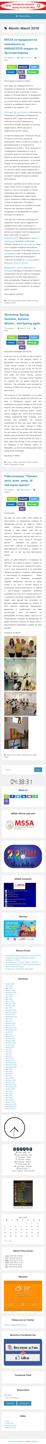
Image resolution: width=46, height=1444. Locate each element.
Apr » (10, 1241)
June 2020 (9, 1071)
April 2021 (8, 1056)
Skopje (21, 464)
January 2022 (10, 1041)
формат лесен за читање (17, 263)
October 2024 (10, 1006)
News (6, 60)
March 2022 (9, 1036)
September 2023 (11, 1017)
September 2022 (11, 1030)
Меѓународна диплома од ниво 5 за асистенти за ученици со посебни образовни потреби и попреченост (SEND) (23, 958)
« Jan (5, 1241)
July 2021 (8, 1049)
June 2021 (8, 1052)
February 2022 (10, 1038)
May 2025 (8, 997)
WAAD (29, 301)
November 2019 (10, 1087)
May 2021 (8, 1054)
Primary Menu (24, 16)
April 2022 (8, 1034)
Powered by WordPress (16, 1441)
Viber (22, 77)
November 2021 (10, 1043)
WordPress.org (10, 1427)
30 (32, 1236)
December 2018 (10, 1104)
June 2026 (9, 986)
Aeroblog (34, 1441)
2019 (8, 301)
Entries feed (9, 1423)
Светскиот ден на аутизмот (16, 112)
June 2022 (9, 1032)
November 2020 (11, 1065)
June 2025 (9, 995)
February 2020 (10, 1080)
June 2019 (8, 1093)
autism (9, 462)
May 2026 (8, 988)
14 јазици (29, 260)
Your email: (7, 1395)
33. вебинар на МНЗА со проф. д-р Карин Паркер (23, 964)
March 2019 (9, 1100)
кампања (7, 303)
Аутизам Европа (28, 244)
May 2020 (8, 1073)
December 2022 (10, 1027)
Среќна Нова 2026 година (14, 966)
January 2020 (10, 1082)
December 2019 (10, 1084)
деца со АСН (11, 755)
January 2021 (10, 1060)
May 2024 (8, 1008)
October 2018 (10, 1108)
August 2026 (9, 984)
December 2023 (11, 1010)
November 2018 (10, 1106)
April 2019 (8, 1098)
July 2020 (8, 1069)
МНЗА (14, 303)
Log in (7, 1421)
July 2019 (8, 1091)
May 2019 (8, 1095)
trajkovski (10, 58)
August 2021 (9, 1047)
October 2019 (10, 1089)
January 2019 (10, 1102)
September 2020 (11, 1067)
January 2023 (10, 1025)
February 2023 (10, 1023)
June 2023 (9, 1019)
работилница (27, 755)
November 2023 (11, 1012)
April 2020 (8, 1076)
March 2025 (9, 1001)
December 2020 (11, 1062)
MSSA (24, 301)
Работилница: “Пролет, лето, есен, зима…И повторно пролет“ (21, 480)
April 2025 (8, 999)
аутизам (35, 301)
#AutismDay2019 (11, 238)
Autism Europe (16, 301)
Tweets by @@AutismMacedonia (15, 1325)
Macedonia (22, 462)
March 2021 (9, 1058)
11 (5, 1229)
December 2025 (10, 992)
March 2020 (9, 1078)
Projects (7, 492)
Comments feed (10, 1425)
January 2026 (10, 990)
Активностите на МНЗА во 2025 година (19, 969)
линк (27, 107)
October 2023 (10, 1014)
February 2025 (10, 1003)
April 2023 (8, 1021)
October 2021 (10, 1045)
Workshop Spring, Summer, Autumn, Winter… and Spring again (22, 319)
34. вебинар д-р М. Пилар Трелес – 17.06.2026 (22, 962)
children (15, 462)
